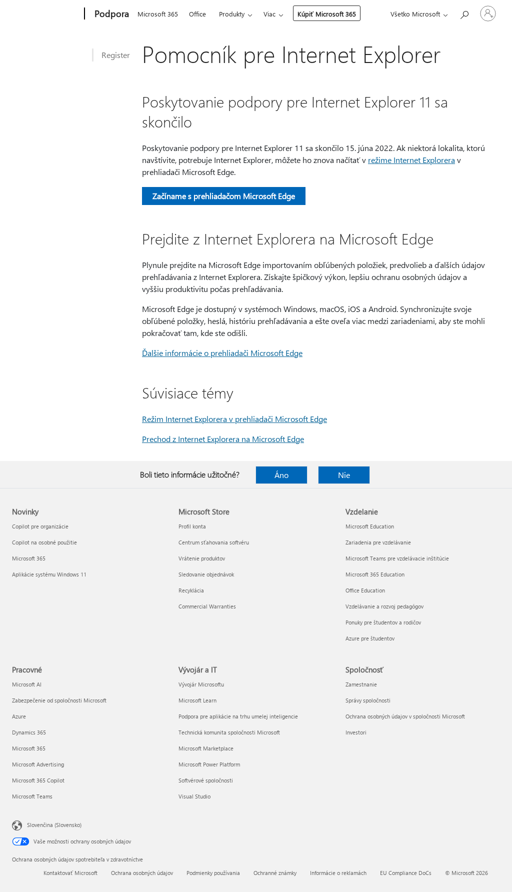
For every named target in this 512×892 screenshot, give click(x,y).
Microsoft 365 (158, 14)
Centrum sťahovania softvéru (213, 542)
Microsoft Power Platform (209, 764)
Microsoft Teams (32, 796)
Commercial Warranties (207, 606)
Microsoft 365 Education (375, 574)
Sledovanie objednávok (206, 574)
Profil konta (192, 526)
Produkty (231, 14)
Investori (356, 732)
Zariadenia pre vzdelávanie (378, 542)
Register (116, 55)
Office (197, 14)
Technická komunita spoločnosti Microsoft (229, 732)
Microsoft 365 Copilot (38, 780)
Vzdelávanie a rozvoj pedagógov (385, 606)
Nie (344, 475)
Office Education (365, 590)
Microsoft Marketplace (206, 748)
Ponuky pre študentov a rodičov (383, 622)
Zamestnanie (361, 684)
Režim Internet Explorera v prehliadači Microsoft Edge (234, 419)
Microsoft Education (370, 526)
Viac (270, 14)
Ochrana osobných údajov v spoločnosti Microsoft (405, 716)
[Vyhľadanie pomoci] (464, 13)
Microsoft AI (27, 684)
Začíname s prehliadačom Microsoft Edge (223, 195)
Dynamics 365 (29, 732)
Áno (281, 475)
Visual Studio (194, 796)
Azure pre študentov (370, 638)
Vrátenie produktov (201, 558)
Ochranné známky (275, 872)
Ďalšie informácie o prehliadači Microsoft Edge (222, 353)
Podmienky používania (213, 872)
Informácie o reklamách (338, 872)
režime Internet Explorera (411, 159)
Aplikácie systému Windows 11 (49, 574)
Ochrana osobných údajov (142, 872)
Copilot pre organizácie (40, 526)
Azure (19, 716)
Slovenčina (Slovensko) (54, 824)
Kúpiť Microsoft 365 (327, 14)
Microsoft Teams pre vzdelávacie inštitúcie (397, 558)
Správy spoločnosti (368, 700)
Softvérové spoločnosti (205, 780)
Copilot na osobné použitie (44, 542)
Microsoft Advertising (38, 764)
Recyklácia (191, 590)
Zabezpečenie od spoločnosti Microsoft (59, 700)
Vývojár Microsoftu (201, 684)
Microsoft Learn (197, 700)
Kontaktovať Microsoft (71, 872)
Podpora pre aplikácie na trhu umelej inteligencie (238, 716)
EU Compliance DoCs (406, 872)
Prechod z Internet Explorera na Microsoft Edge (223, 439)
